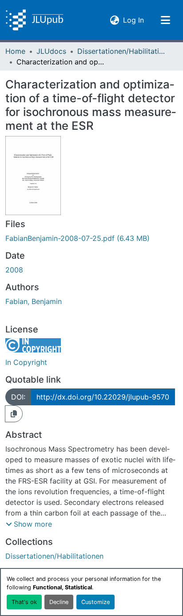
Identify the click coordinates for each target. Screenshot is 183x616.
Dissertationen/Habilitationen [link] (121, 51)
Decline (58, 602)
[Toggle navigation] (165, 20)
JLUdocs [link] (51, 51)
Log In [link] (133, 19)
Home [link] (15, 51)
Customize (95, 602)
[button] (34, 20)
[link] (91, 238)
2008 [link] (14, 269)
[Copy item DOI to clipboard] (14, 413)
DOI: (18, 396)
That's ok (24, 602)
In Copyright (26, 362)
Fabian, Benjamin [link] (33, 301)
